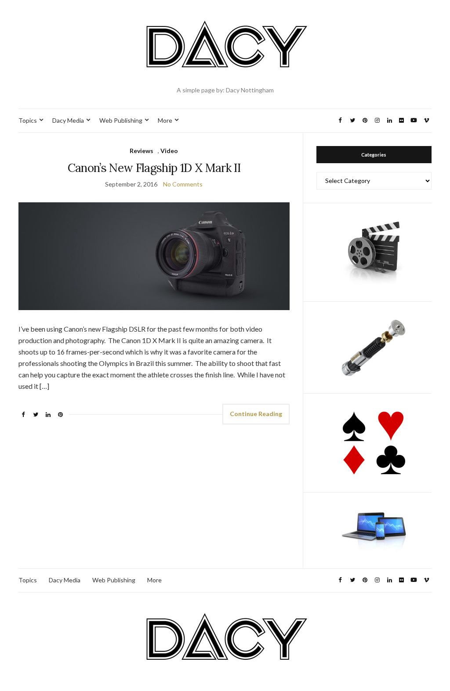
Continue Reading (256, 413)
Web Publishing (120, 120)
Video (169, 150)
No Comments (183, 184)
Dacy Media (68, 120)
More (165, 120)
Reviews (141, 150)
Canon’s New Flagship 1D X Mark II (154, 168)
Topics (27, 120)
